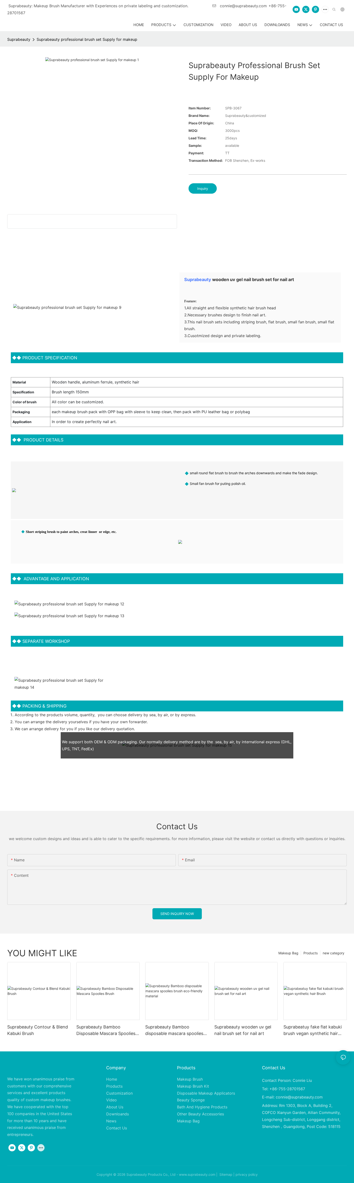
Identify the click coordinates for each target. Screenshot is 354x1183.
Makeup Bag (288, 953)
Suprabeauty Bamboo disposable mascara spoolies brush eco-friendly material (174, 1030)
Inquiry (202, 188)
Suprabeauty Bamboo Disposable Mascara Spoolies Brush (105, 1030)
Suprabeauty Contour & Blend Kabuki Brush (37, 1030)
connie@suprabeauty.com (243, 5)
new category (333, 953)
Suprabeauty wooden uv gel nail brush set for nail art (242, 1030)
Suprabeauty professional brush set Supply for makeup (87, 39)
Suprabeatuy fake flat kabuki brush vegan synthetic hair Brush (312, 1030)
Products (310, 953)
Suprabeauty (18, 39)
